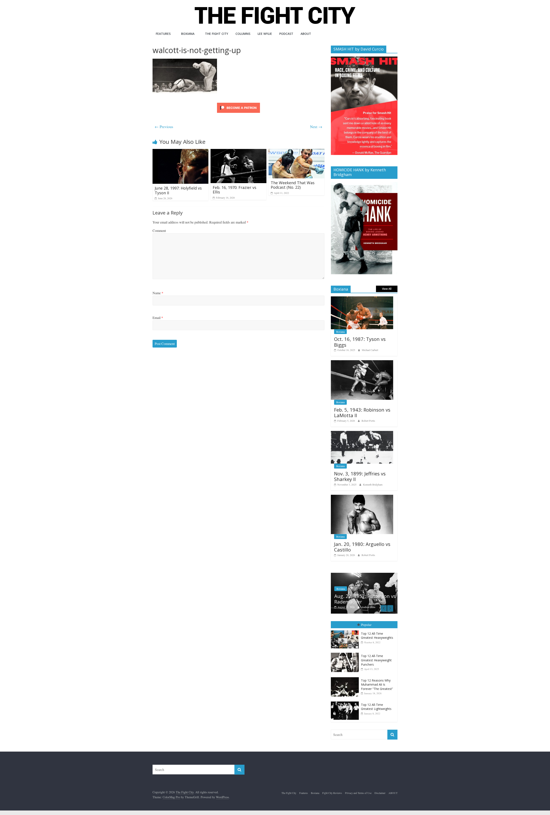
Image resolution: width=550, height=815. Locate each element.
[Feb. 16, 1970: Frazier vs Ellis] (238, 151)
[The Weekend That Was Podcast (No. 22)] (296, 151)
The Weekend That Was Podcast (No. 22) (293, 185)
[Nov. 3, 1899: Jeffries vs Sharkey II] (362, 433)
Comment (159, 230)
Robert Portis (368, 420)
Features (163, 34)
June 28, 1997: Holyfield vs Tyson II (178, 190)
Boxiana (187, 34)
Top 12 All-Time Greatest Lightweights (376, 707)
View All (386, 289)
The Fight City (216, 34)
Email (158, 317)
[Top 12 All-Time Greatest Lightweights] (346, 702)
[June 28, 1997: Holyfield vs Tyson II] (180, 151)
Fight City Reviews (332, 793)
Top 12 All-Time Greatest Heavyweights (377, 635)
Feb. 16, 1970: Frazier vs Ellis (234, 190)
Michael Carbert (370, 350)
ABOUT (306, 34)
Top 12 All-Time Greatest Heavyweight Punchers (376, 660)
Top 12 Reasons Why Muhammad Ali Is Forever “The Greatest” (377, 684)
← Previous (164, 126)
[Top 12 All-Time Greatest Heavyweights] (346, 630)
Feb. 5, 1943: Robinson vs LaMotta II (362, 412)
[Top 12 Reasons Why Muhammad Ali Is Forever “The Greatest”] (346, 677)
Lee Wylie (265, 34)
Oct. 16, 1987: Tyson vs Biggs (360, 342)
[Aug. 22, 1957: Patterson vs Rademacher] (364, 575)
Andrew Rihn (368, 607)
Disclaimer (379, 793)
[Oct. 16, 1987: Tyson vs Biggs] (362, 299)
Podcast (286, 34)
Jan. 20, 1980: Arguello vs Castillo (362, 547)
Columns (242, 34)
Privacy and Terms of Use (358, 793)
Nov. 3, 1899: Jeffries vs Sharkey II (360, 476)
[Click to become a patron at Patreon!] (238, 103)
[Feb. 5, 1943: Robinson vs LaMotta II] (362, 362)
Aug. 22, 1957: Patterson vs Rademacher (365, 599)
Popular (366, 624)
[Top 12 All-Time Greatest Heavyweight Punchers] (346, 653)
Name (158, 293)
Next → (316, 126)
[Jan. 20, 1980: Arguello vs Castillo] (362, 497)
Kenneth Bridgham (372, 484)
